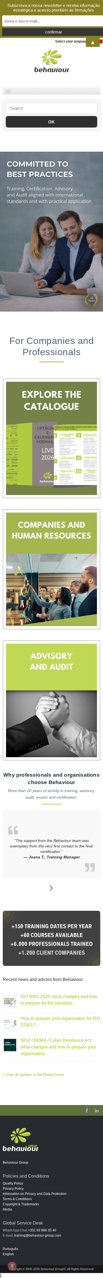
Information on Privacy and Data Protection (34, 1194)
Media (7, 1209)
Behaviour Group (15, 1162)
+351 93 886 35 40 (42, 1230)
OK (51, 122)
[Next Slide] (51, 887)
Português (10, 1249)
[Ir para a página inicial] (51, 61)
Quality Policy (13, 1183)
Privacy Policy (13, 1189)
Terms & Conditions (17, 1199)
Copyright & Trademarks (21, 1204)
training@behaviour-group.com (37, 1235)
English (8, 1254)
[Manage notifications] (12, 1266)
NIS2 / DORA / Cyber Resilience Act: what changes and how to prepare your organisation (58, 1047)
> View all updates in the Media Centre (33, 1075)
